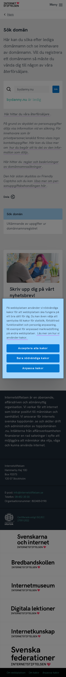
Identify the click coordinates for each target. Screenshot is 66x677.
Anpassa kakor (32, 368)
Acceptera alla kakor (33, 348)
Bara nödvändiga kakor (33, 358)
